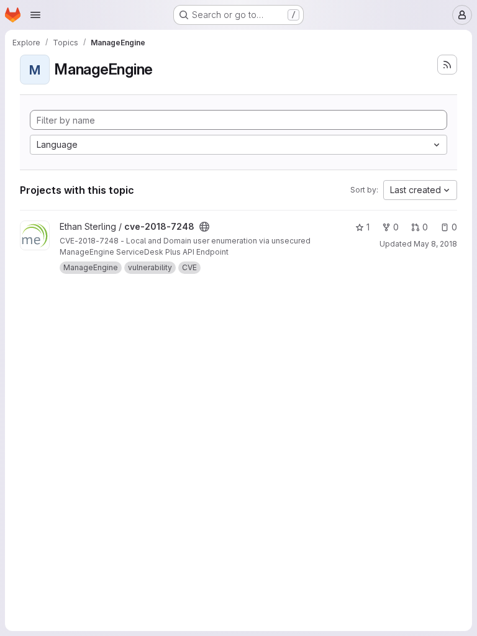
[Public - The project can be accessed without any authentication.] (204, 227)
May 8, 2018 (435, 243)
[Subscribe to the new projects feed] (447, 65)
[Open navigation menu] (35, 15)
